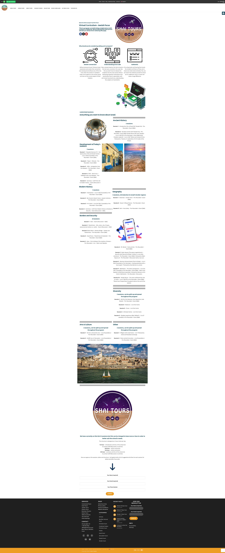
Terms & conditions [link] (103, 507)
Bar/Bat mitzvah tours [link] (103, 520)
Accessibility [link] (132, 525)
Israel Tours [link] (13, 8)
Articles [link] (101, 517)
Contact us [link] (118, 1)
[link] (223, 13)
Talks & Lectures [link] (86, 514)
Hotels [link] (100, 530)
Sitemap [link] (131, 527)
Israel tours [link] (102, 533)
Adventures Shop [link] (111, 1)
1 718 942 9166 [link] (85, 525)
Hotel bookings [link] (86, 518)
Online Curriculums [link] (56, 8)
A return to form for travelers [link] (122, 526)
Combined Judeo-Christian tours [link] (104, 527)
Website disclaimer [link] (103, 509)
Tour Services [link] (74, 8)
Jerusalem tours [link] (103, 535)
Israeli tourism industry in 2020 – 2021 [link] (122, 520)
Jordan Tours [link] (85, 507)
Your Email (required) (112, 481)
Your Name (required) (112, 475)
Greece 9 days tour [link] (122, 510)
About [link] (103, 1)
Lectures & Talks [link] (65, 8)
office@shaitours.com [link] (87, 527)
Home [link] (100, 1)
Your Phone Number (113, 487)
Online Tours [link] (47, 8)
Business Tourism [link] (38, 8)
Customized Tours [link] (86, 504)
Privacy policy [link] (102, 505)
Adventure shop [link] (102, 504)
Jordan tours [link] (21, 8)
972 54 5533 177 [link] (86, 524)
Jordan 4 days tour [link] (122, 514)
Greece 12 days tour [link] (122, 506)
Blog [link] (106, 1)
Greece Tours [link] (29, 8)
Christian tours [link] (103, 523)
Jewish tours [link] (102, 538)
